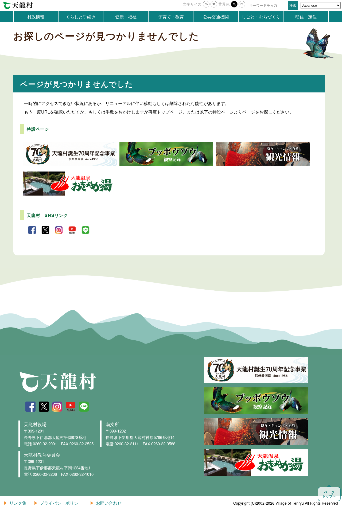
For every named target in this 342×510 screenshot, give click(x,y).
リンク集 (17, 503)
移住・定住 (306, 17)
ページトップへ (329, 494)
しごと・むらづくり (261, 17)
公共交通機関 (216, 17)
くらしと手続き (81, 17)
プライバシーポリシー (61, 503)
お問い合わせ (109, 503)
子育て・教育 (171, 17)
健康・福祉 (126, 17)
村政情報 (35, 17)
